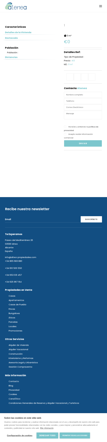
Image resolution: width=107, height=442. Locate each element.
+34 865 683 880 (13, 261)
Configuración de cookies (19, 435)
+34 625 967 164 (13, 281)
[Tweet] (77, 77)
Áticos (12, 317)
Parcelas (13, 321)
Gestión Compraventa (20, 366)
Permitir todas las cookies (74, 435)
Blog (11, 385)
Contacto (14, 381)
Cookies (13, 394)
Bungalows (14, 313)
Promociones (15, 330)
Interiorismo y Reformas (21, 358)
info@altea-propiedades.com (20, 257)
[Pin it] (84, 77)
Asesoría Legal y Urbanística (23, 362)
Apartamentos (16, 300)
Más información (47, 428)
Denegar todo (47, 435)
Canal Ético (14, 398)
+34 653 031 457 (13, 274)
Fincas (12, 308)
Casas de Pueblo (17, 304)
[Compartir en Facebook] (70, 77)
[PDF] (91, 77)
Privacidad (14, 389)
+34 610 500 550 (13, 268)
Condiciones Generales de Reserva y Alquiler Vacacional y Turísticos (44, 403)
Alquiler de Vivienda (19, 345)
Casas (12, 295)
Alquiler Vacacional (18, 349)
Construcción (16, 353)
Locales (12, 326)
